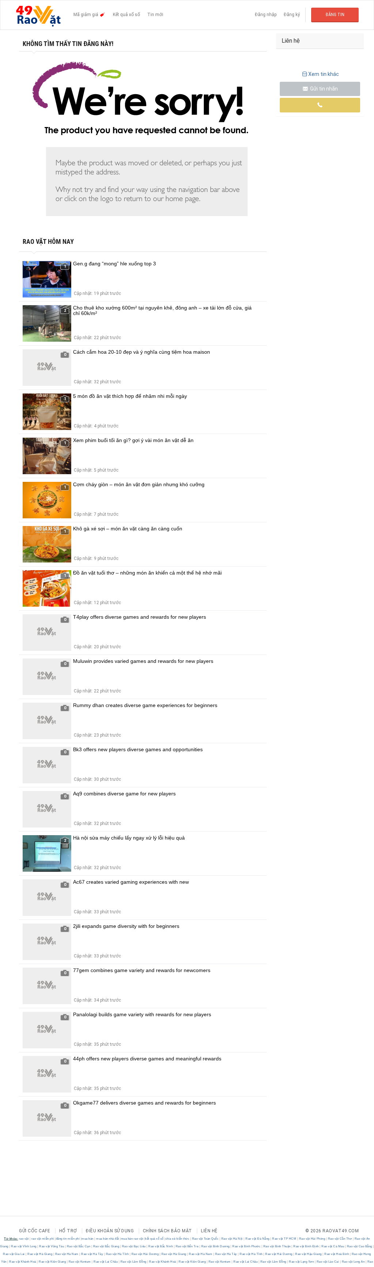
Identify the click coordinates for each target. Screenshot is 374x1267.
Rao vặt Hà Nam (66, 1254)
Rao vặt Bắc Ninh (161, 1246)
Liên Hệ (209, 1230)
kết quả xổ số (154, 1238)
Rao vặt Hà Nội (232, 1238)
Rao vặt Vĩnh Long (24, 1246)
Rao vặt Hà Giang (40, 1254)
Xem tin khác (323, 74)
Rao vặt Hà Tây (92, 1254)
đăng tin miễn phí (68, 1238)
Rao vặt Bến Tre (187, 1246)
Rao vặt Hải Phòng (312, 1238)
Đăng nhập (265, 14)
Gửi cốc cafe (34, 1230)
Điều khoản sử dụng (110, 1230)
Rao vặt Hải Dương (145, 1254)
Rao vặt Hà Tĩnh (117, 1254)
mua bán (87, 1238)
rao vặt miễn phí (42, 1238)
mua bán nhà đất (107, 1238)
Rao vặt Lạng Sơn (301, 1261)
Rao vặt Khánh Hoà (22, 1261)
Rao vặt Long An (353, 1261)
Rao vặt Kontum (80, 1261)
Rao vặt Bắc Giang (106, 1246)
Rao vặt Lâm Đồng (133, 1261)
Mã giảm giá (86, 14)
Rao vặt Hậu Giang (308, 1254)
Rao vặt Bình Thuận (276, 1246)
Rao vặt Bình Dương (215, 1246)
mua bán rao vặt (132, 1238)
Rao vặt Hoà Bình (337, 1254)
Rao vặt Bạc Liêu (133, 1246)
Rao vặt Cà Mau (333, 1246)
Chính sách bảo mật (167, 1230)
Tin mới (155, 14)
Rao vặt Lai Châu (106, 1261)
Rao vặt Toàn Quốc (205, 1238)
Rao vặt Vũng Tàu (51, 1246)
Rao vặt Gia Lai (14, 1254)
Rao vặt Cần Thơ (340, 1238)
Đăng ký (292, 14)
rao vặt (24, 1238)
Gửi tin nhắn (323, 89)
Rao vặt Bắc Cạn (78, 1246)
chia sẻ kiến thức (177, 1238)
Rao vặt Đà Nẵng (258, 1238)
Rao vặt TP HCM (284, 1238)
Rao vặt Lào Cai (328, 1261)
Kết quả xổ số (126, 14)
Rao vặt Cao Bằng (359, 1246)
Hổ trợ (68, 1230)
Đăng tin (335, 14)
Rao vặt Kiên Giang (52, 1261)
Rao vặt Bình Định (306, 1246)
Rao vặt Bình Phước (247, 1246)
